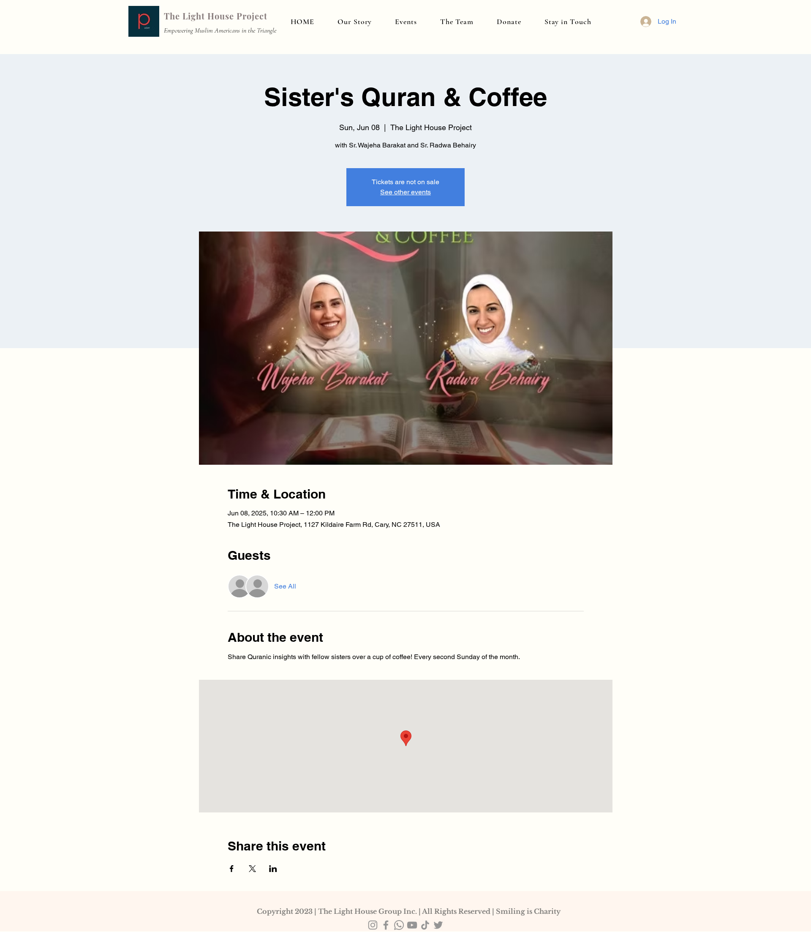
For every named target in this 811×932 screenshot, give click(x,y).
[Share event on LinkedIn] (273, 868)
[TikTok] (425, 925)
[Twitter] (438, 925)
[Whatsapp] (399, 925)
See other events (405, 192)
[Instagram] (373, 925)
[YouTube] (412, 925)
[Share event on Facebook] (232, 868)
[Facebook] (386, 925)
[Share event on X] (252, 868)
